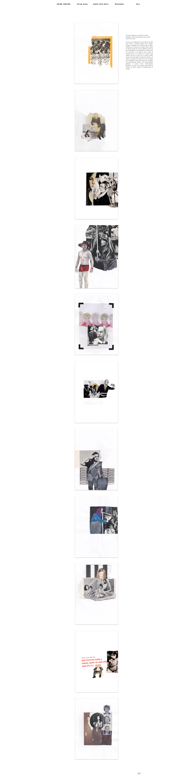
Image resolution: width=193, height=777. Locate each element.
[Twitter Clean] (143, 771)
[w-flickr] (147, 771)
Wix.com (68, 772)
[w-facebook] (139, 774)
